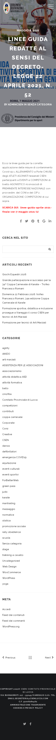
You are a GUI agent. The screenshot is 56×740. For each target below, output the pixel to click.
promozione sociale (14, 526)
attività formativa (12, 382)
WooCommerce (11, 572)
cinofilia (7, 394)
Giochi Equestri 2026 (14, 274)
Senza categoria (39, 104)
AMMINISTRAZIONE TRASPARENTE (28, 705)
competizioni (9, 405)
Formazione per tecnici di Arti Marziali (24, 322)
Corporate (8, 422)
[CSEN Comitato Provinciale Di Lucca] (14, 7)
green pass (8, 486)
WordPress (8, 578)
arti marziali (9, 359)
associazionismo (12, 371)
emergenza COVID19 (14, 457)
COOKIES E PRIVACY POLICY (28, 708)
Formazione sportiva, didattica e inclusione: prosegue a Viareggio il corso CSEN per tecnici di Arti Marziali (27, 312)
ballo (5, 388)
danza (6, 445)
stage (5, 549)
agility (5, 348)
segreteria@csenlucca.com (31, 698)
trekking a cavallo (12, 555)
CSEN (5, 440)
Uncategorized (11, 560)
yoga (5, 583)
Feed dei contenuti (13, 615)
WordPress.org (11, 626)
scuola (6, 537)
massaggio (8, 509)
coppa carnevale (12, 417)
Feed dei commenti (13, 620)
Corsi (5, 428)
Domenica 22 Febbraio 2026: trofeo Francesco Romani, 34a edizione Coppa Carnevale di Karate (25, 298)
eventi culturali (11, 468)
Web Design (9, 566)
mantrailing (8, 503)
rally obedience (11, 532)
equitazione (9, 463)
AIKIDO (6, 353)
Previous (10, 657)
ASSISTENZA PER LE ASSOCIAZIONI (22, 365)
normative (8, 514)
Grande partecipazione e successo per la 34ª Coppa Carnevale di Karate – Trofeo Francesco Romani (26, 284)
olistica (6, 520)
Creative (7, 434)
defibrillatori (9, 451)
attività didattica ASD (14, 376)
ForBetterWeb (10, 480)
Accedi (6, 609)
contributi (8, 411)
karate (6, 497)
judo (5, 491)
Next (48, 657)
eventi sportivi (10, 474)
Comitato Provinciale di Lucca (19, 399)
